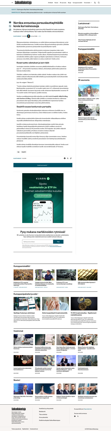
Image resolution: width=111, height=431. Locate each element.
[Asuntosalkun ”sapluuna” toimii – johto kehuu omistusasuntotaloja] (88, 91)
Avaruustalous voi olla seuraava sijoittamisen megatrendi (43, 397)
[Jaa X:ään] (10, 26)
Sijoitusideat (17, 36)
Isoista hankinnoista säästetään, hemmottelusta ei (23, 368)
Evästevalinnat (34, 429)
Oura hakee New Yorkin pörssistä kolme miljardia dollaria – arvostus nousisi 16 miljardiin (65, 348)
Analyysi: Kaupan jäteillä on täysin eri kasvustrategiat (65, 397)
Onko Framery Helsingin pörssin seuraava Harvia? (87, 40)
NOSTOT (14, 9)
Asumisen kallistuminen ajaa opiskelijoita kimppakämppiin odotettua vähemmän (43, 348)
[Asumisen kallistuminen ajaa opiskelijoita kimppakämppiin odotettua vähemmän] (45, 339)
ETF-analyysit (16, 287)
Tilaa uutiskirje (43, 414)
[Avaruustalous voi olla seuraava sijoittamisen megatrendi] (45, 389)
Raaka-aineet (89, 287)
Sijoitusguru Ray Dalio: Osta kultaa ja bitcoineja (30, 9)
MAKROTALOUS (16, 12)
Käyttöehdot (25, 429)
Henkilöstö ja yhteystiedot (46, 408)
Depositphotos (88, 409)
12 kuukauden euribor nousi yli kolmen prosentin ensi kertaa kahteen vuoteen (43, 369)
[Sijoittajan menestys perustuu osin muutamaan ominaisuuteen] (87, 389)
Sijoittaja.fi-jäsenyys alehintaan (24, 313)
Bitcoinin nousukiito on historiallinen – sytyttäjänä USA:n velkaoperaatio (88, 34)
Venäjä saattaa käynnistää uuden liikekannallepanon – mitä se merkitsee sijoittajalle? (65, 369)
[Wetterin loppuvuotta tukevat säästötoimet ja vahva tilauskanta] (88, 110)
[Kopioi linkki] (10, 30)
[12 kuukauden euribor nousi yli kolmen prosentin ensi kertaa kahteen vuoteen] (45, 360)
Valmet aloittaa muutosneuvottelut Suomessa (23, 347)
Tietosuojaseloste (16, 429)
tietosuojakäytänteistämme (55, 246)
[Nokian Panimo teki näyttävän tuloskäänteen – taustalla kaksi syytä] (87, 339)
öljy (18, 152)
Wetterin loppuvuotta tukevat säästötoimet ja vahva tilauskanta (87, 118)
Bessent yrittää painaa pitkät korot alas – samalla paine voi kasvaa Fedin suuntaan (43, 12)
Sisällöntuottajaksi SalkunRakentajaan (49, 420)
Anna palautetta (43, 417)
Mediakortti (42, 411)
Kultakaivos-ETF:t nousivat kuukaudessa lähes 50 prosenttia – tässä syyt (87, 69)
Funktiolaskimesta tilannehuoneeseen (83, 368)
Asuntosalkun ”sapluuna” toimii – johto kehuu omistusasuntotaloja (88, 99)
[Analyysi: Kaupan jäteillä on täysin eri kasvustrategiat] (66, 389)
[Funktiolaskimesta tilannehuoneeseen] (87, 360)
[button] (12, 2)
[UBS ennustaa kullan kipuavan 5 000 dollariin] (87, 274)
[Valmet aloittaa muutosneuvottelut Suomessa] (23, 339)
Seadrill (24, 152)
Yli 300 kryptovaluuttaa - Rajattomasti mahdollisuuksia (83, 314)
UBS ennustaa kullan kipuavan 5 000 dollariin (86, 283)
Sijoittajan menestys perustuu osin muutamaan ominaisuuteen (87, 397)
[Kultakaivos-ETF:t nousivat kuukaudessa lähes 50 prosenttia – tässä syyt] (88, 59)
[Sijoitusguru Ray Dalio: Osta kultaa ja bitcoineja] (23, 389)
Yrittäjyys (45, 287)
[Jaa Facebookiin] (10, 22)
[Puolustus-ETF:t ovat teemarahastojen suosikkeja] (66, 274)
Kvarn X (66, 287)
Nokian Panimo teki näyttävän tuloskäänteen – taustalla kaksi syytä (86, 348)
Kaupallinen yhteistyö (23, 287)
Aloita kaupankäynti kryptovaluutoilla (54, 313)
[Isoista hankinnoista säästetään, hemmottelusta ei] (23, 360)
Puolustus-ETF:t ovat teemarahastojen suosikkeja (64, 283)
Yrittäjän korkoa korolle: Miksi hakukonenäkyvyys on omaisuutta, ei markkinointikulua (44, 284)
